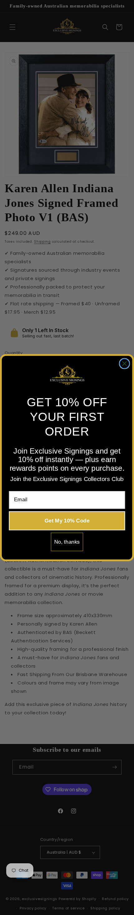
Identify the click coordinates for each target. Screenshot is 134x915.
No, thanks (67, 542)
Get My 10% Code (67, 520)
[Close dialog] (124, 363)
